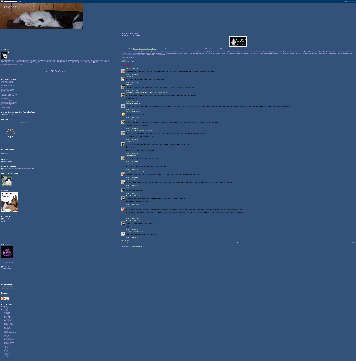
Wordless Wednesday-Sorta (10, 332)
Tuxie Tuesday (7, 327)
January (6, 354)
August (5, 344)
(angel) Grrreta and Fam (133, 171)
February (6, 353)
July (5, 346)
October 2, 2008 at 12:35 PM (132, 117)
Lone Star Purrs (130, 141)
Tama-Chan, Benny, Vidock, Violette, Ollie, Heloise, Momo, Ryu (145, 92)
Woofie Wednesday (8, 325)
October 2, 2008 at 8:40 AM (132, 74)
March (5, 351)
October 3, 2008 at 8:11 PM (132, 177)
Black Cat (129, 179)
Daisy (127, 84)
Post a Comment (125, 240)
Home (238, 242)
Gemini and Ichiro (131, 111)
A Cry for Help (7, 321)
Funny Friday (7, 316)
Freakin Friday (7, 336)
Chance (10, 7)
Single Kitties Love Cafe (7, 262)
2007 (4, 356)
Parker (128, 76)
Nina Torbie (129, 207)
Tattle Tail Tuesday (8, 334)
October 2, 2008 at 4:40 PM (132, 128)
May (5, 349)
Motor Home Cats (131, 195)
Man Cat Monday (7, 335)
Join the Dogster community (7, 288)
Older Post (352, 242)
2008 (4, 310)
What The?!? (6, 331)
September (6, 343)
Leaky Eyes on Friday (9, 330)
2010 (4, 308)
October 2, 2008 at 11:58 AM (132, 101)
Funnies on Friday (8, 323)
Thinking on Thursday (9, 317)
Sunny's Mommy (131, 119)
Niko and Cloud (130, 68)
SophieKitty (129, 155)
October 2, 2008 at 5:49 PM (132, 139)
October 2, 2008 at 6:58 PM (132, 153)
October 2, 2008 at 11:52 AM (132, 90)
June (5, 347)
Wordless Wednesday (9, 319)
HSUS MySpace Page (49, 72)
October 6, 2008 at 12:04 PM (132, 218)
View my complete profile (7, 66)
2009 (4, 309)
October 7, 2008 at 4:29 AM (132, 229)
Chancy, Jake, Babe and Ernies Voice (137, 130)
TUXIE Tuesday (7, 320)
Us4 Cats (128, 188)
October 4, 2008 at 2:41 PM (132, 185)
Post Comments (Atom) (135, 246)
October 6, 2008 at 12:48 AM (132, 204)
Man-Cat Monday (7, 328)
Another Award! (7, 340)
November (6, 313)
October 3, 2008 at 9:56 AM (132, 169)
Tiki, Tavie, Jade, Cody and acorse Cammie (144, 49)
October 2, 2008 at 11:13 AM (132, 82)
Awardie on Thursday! (9, 342)
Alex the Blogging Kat (133, 231)
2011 (4, 306)
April (5, 350)
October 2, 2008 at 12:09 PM (132, 109)
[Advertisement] (9, 38)
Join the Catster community (8, 286)
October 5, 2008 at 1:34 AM (132, 193)
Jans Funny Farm (131, 103)
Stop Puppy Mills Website (62, 72)
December (6, 312)
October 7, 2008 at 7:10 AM (132, 237)
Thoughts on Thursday (9, 324)
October (6, 315)
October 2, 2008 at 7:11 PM (132, 161)
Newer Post (124, 242)
